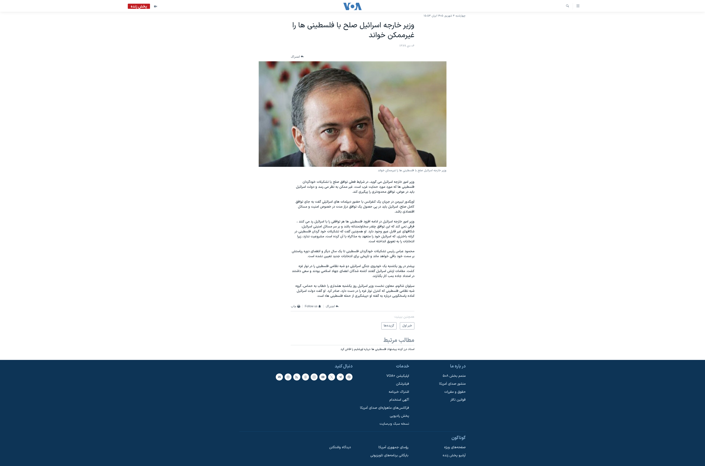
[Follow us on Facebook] (349, 376)
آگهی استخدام (399, 399)
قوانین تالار (458, 399)
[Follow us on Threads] (305, 376)
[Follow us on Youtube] (322, 376)
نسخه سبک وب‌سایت (394, 423)
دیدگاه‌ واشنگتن (340, 447)
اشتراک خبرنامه (399, 391)
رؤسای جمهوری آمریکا (393, 447)
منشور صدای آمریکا (452, 383)
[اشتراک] (279, 376)
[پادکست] (288, 376)
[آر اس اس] (296, 376)
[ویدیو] (155, 6)
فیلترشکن (402, 383)
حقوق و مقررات (455, 391)
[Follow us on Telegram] (340, 376)
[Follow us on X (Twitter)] (331, 376)
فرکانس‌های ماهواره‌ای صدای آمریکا (384, 407)
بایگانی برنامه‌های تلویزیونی (389, 455)
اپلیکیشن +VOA (397, 375)
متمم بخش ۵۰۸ (454, 375)
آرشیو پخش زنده (454, 455)
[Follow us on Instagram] (314, 376)
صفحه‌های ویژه (455, 447)
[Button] (297, 56)
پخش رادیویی (399, 415)
